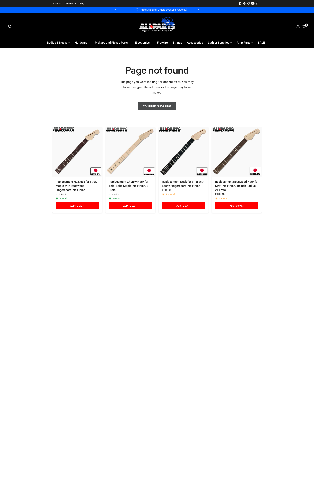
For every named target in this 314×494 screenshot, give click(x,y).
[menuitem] (57, 3)
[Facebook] (240, 3)
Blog (81, 3)
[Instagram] (248, 3)
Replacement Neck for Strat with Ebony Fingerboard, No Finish (183, 183)
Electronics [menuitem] (142, 42)
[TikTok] (257, 3)
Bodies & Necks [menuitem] (57, 42)
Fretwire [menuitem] (162, 42)
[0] (303, 26)
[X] (244, 3)
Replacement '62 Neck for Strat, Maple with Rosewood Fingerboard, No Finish (76, 185)
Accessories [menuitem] (195, 42)
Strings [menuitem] (177, 42)
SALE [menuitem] (261, 42)
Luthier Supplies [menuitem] (218, 42)
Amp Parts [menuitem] (243, 42)
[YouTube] (253, 3)
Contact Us (70, 3)
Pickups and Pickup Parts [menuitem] (111, 42)
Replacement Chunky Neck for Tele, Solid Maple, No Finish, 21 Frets (129, 185)
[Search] (10, 26)
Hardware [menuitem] (81, 42)
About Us (57, 3)
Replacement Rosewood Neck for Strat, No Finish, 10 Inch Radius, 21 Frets (236, 185)
